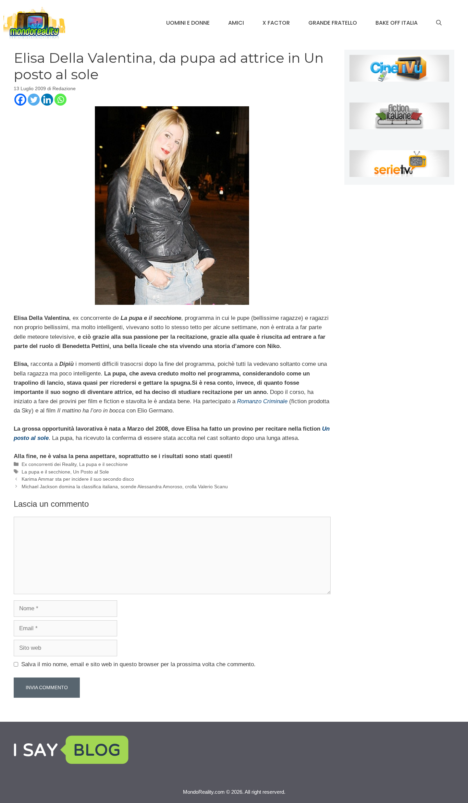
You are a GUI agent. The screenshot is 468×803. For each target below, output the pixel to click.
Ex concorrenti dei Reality (49, 464)
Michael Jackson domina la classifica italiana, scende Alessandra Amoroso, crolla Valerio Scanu (125, 486)
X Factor (276, 23)
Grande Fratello (332, 23)
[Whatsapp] (60, 100)
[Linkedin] (47, 100)
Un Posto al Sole (91, 472)
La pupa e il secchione (103, 464)
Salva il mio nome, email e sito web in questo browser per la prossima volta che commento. (138, 664)
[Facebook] (20, 100)
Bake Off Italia (396, 23)
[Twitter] (34, 100)
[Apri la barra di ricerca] (439, 23)
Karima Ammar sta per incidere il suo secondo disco (78, 479)
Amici (236, 23)
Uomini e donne (188, 23)
